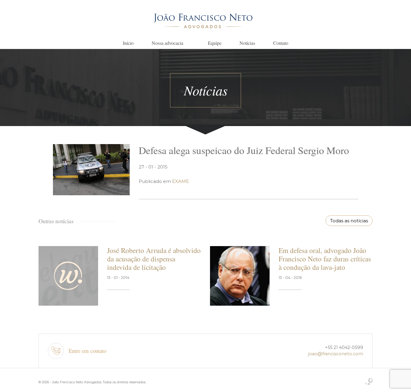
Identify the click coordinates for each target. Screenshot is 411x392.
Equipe (214, 43)
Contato (280, 43)
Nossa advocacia (167, 43)
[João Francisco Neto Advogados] (203, 20)
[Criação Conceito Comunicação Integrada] (368, 382)
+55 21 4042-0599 (344, 347)
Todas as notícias (349, 221)
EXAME (180, 181)
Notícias (247, 43)
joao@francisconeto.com (335, 354)
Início (128, 43)
